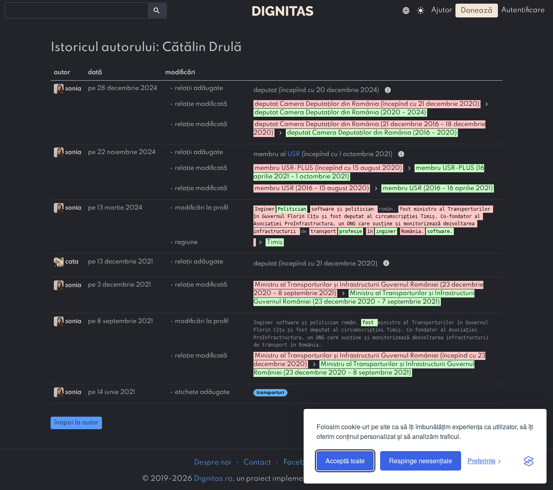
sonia (73, 88)
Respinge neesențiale (420, 460)
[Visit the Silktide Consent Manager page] (529, 461)
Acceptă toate (345, 460)
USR (293, 154)
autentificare (523, 10)
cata (72, 262)
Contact (257, 462)
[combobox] (76, 10)
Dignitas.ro (213, 478)
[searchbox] (12, 10)
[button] (406, 10)
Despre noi (212, 462)
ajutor (441, 10)
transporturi (270, 392)
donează (477, 10)
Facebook (300, 462)
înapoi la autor (76, 422)
